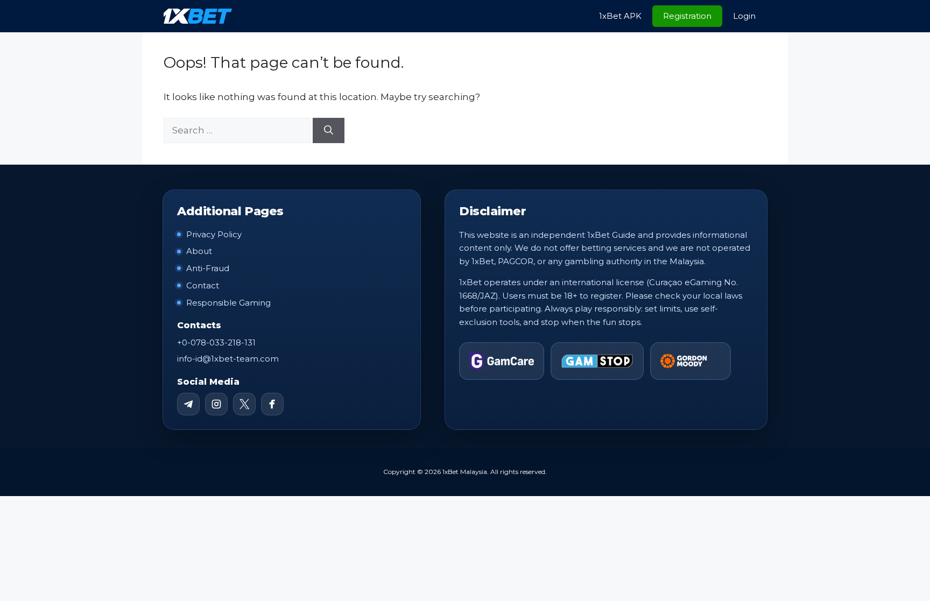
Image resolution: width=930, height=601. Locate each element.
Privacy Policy (214, 234)
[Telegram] (188, 404)
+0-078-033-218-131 (216, 342)
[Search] (328, 131)
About (199, 251)
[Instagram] (216, 404)
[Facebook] (272, 404)
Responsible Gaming (228, 303)
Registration (687, 16)
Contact (202, 285)
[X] (244, 404)
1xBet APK (620, 16)
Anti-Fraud (207, 268)
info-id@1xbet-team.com (228, 358)
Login (744, 16)
